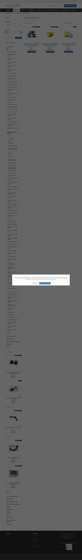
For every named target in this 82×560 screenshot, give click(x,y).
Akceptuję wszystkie (45, 283)
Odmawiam (34, 283)
